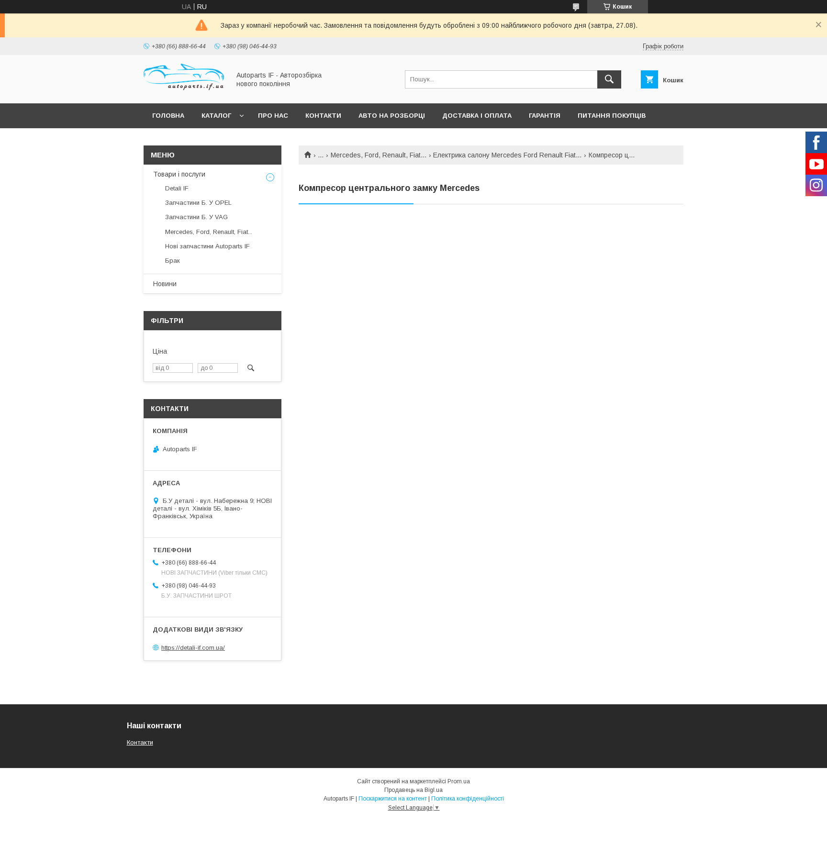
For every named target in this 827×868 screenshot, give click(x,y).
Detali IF (177, 188)
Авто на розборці (391, 115)
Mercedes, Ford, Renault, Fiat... (378, 155)
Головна (168, 115)
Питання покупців (612, 115)
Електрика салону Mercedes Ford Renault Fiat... (507, 155)
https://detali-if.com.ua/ (193, 647)
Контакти (323, 115)
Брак (172, 260)
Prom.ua (458, 781)
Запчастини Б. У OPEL (198, 202)
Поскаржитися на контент (392, 798)
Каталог (216, 115)
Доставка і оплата (477, 115)
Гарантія (544, 115)
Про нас (273, 115)
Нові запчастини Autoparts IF (207, 246)
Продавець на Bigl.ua (413, 790)
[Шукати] (609, 79)
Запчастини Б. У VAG (196, 217)
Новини (165, 284)
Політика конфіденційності (467, 798)
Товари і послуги (179, 174)
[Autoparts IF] (184, 91)
